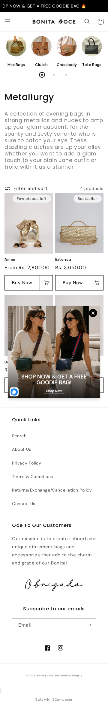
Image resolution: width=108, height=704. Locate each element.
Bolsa (10, 259)
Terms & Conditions (32, 476)
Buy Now (22, 283)
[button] (7, 21)
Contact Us (23, 503)
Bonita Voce (45, 675)
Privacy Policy (26, 463)
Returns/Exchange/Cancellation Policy (52, 490)
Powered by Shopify (68, 675)
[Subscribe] (89, 625)
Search (19, 435)
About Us (21, 449)
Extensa (63, 259)
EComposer (62, 699)
